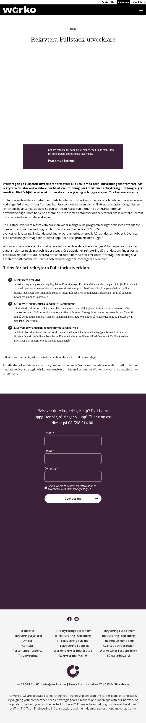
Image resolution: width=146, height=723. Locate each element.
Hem (73, 29)
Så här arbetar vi (118, 656)
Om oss (27, 641)
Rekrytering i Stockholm (118, 631)
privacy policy (80, 489)
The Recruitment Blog (118, 641)
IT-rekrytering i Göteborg (73, 636)
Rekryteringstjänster (27, 636)
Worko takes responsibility (118, 651)
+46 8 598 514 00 (28, 684)
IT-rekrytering (28, 656)
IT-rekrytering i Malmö (72, 641)
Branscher (27, 631)
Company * (52, 468)
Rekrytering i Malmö (73, 656)
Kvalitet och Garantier (118, 646)
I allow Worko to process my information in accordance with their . (72, 487)
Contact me (73, 499)
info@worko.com (54, 684)
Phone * (50, 450)
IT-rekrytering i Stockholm (73, 631)
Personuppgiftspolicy (27, 651)
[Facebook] (69, 619)
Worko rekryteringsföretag (73, 651)
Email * (49, 433)
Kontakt (27, 646)
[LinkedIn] (76, 619)
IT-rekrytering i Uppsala (72, 646)
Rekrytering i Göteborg (118, 636)
